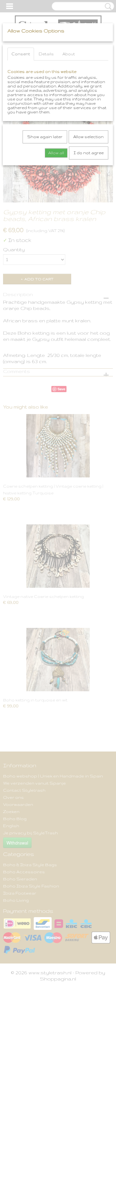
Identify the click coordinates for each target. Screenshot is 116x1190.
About (68, 54)
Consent (20, 54)
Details (46, 54)
